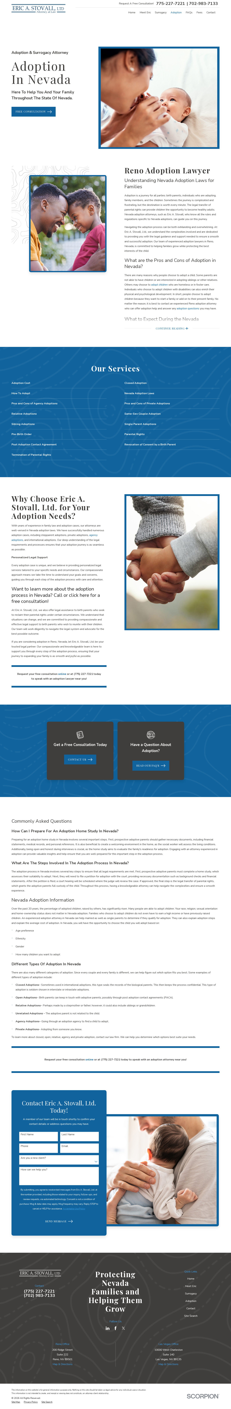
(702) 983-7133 (39, 1295)
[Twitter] (123, 1328)
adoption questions (188, 308)
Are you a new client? (33, 1157)
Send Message (55, 1221)
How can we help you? (34, 1169)
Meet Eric (190, 1286)
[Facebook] (115, 1328)
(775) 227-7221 (39, 1291)
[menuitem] (15, 1402)
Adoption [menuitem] (176, 12)
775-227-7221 (170, 4)
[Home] (38, 8)
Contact (190, 1308)
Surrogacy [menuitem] (161, 12)
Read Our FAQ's (147, 765)
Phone (24, 1146)
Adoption (190, 1301)
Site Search (191, 1316)
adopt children (159, 285)
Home (190, 1279)
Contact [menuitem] (210, 12)
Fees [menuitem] (199, 12)
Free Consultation (30, 111)
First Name (27, 1134)
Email (65, 1146)
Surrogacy (191, 1293)
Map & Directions (63, 1364)
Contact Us (77, 759)
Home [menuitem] (131, 12)
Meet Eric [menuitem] (145, 12)
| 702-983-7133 (202, 4)
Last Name (68, 1134)
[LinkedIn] (107, 1328)
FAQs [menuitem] (189, 12)
